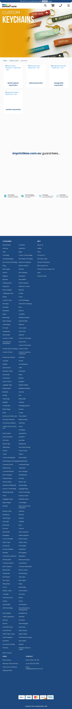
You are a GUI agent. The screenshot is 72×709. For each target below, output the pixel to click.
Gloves (21, 361)
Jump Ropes (23, 563)
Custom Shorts (7, 352)
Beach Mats (6, 570)
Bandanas (6, 515)
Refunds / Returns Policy (10, 663)
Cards (5, 454)
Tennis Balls (22, 546)
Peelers (21, 644)
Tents (4, 496)
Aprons (5, 272)
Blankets (5, 392)
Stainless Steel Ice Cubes (24, 648)
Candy (21, 413)
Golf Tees (22, 594)
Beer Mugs (6, 317)
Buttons (21, 311)
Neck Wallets (7, 613)
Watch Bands (23, 573)
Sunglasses (6, 331)
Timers (21, 601)
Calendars (22, 468)
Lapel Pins (22, 248)
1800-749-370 (34, 660)
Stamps (21, 518)
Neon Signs (6, 269)
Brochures (6, 525)
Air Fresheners (23, 364)
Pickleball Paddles (24, 388)
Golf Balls (6, 594)
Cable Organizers (8, 617)
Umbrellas (22, 430)
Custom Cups (7, 300)
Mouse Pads (6, 245)
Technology (6, 518)
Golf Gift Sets (7, 630)
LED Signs (6, 304)
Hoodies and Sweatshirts (7, 342)
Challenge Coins (8, 293)
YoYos (5, 587)
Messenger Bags (8, 492)
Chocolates (22, 416)
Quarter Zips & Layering (10, 349)
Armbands (6, 546)
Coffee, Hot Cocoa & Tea (9, 427)
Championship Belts (25, 566)
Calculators (6, 378)
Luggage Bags (23, 489)
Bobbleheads (23, 461)
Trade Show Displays (25, 304)
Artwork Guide (41, 276)
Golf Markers (23, 604)
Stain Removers (8, 627)
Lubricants (22, 627)
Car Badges (22, 502)
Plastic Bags (6, 409)
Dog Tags (6, 521)
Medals (5, 364)
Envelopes (22, 371)
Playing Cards (7, 511)
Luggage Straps (8, 499)
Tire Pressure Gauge (25, 637)
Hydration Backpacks (9, 485)
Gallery (39, 248)
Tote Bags (6, 255)
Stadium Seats (23, 496)
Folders (5, 451)
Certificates (6, 406)
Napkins (5, 276)
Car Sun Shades (8, 539)
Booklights (6, 535)
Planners (21, 515)
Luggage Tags (7, 385)
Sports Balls (6, 604)
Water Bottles (23, 321)
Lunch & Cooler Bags (9, 489)
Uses (38, 272)
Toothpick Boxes (24, 464)
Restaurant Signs (24, 560)
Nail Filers (21, 617)
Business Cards (8, 371)
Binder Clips (6, 444)
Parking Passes (7, 478)
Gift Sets (5, 648)
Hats (4, 252)
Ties (20, 395)
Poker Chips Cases (9, 634)
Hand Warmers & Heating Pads (24, 609)
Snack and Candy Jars (10, 416)
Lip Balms (22, 437)
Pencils (5, 395)
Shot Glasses (23, 272)
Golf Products (23, 591)
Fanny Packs (23, 457)
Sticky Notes (7, 368)
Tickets (21, 454)
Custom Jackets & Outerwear (25, 353)
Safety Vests (23, 542)
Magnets (21, 381)
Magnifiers (22, 556)
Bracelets (6, 641)
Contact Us (41, 255)
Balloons (21, 324)
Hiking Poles (6, 584)
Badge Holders (23, 385)
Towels (21, 293)
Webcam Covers (24, 286)
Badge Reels (7, 388)
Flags (4, 266)
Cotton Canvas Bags (25, 255)
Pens (20, 307)
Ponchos (5, 528)
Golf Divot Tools (8, 598)
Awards (21, 409)
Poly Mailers (22, 279)
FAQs (39, 252)
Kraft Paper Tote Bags (26, 259)
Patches (5, 248)
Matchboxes (7, 468)
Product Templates (43, 262)
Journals (5, 361)
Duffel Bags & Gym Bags (10, 461)
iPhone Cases (23, 570)
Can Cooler (22, 328)
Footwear (22, 620)
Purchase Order (42, 259)
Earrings (5, 506)
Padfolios (22, 357)
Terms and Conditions (10, 667)
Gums (21, 426)
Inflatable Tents (24, 499)
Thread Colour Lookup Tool (45, 269)
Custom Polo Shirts (25, 345)
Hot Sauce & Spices (9, 423)
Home (5, 61)
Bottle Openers (24, 283)
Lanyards (5, 307)
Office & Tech (13, 61)
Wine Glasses (7, 321)
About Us (40, 245)
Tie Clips (21, 478)
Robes (5, 297)
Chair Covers (23, 451)
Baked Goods (23, 419)
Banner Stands (23, 266)
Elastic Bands (23, 630)
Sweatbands (23, 475)
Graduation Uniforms (9, 556)
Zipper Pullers (23, 634)
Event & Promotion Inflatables (25, 507)
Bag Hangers (7, 502)
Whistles (5, 553)
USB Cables (22, 641)
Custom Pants (23, 349)
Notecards (6, 374)
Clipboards (6, 447)
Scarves (21, 392)
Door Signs (6, 580)
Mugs (4, 314)
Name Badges (23, 623)
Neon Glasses (7, 566)
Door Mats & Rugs (24, 447)
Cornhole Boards (8, 471)
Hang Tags (6, 399)
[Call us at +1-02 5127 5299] (60, 6)
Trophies (21, 402)
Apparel (21, 335)
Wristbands (22, 444)
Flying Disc (6, 286)
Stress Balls (6, 335)
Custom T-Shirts (8, 338)
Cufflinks (21, 521)
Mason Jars (22, 482)
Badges (5, 402)
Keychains (22, 276)
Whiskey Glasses (24, 317)
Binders (21, 378)
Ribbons (21, 290)
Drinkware (6, 311)
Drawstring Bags (8, 259)
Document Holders (9, 644)
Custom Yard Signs (25, 338)
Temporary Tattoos (9, 357)
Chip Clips (22, 577)
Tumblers (22, 314)
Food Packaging (24, 300)
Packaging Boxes (24, 406)
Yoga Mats (22, 549)
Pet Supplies (23, 553)
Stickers (21, 269)
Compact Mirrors (8, 563)
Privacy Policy (7, 660)
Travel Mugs (6, 324)
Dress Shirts (22, 342)
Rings (20, 584)
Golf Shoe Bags (8, 608)
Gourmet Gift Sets (8, 419)
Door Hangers (23, 471)
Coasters (22, 245)
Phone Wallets (7, 290)
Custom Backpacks (9, 457)
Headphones (23, 613)
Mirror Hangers (7, 475)
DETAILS (50, 1)
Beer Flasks (22, 587)
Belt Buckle (22, 399)
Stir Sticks (6, 440)
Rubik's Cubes (7, 591)
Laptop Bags (23, 485)
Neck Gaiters (7, 433)
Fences (5, 623)
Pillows (21, 598)
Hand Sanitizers (8, 437)
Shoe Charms (7, 381)
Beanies (5, 279)
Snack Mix (22, 423)
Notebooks (6, 573)
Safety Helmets (24, 535)
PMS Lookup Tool (42, 266)
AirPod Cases (23, 539)
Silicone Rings (7, 482)
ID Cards (5, 328)
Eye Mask (21, 440)
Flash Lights (22, 580)
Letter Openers (23, 532)
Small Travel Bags (24, 492)
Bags (20, 252)
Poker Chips (6, 542)
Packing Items (7, 283)
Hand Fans (22, 331)
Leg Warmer (23, 433)
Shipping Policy (7, 670)
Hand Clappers (7, 637)
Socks (20, 297)
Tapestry (21, 511)
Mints (4, 413)
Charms (21, 528)
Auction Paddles (8, 549)
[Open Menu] (68, 5)
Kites (20, 525)
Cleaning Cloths (8, 464)
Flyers (20, 374)
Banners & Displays (25, 262)
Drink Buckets (7, 560)
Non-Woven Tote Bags (10, 262)
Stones (5, 601)
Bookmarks (6, 532)
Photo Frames (7, 653)
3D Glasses (6, 577)
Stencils (5, 620)
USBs (20, 368)
